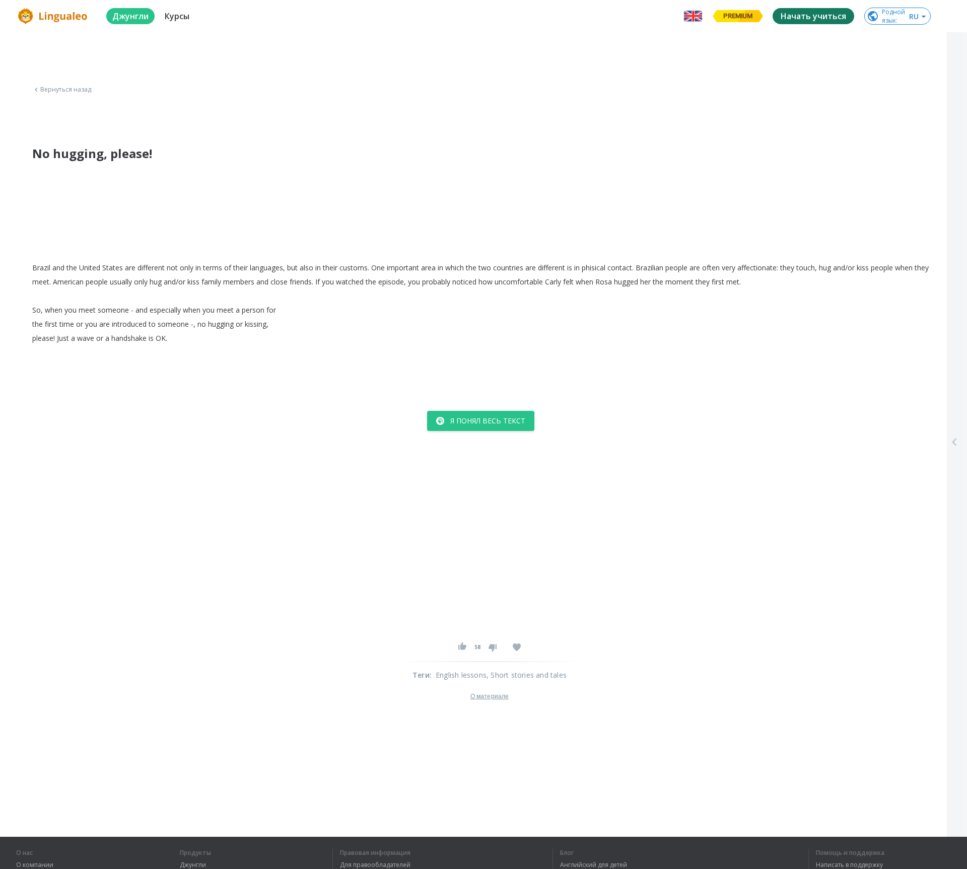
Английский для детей (593, 865)
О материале (489, 696)
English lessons (461, 675)
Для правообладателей (375, 865)
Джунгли (193, 865)
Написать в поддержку (849, 865)
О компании (34, 865)
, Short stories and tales (527, 675)
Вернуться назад (66, 90)
